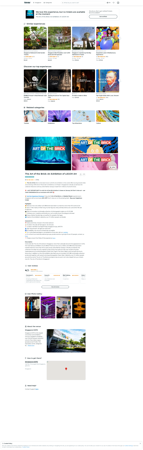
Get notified (103, 16)
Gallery (113, 167)
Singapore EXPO (31, 362)
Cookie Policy (25, 447)
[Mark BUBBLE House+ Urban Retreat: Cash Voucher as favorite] (45, 71)
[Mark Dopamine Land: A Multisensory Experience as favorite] (117, 28)
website (65, 232)
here (26, 236)
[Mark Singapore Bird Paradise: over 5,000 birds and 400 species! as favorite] (69, 28)
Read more (31, 345)
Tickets (102, 179)
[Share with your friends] (80, 174)
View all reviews (55, 286)
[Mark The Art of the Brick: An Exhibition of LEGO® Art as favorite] (84, 174)
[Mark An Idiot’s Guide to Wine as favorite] (93, 71)
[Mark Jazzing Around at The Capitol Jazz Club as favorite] (69, 71)
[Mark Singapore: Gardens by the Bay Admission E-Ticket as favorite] (93, 28)
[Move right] (119, 37)
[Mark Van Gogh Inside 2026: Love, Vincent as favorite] (117, 71)
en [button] (109, 2)
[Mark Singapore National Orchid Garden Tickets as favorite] (45, 28)
